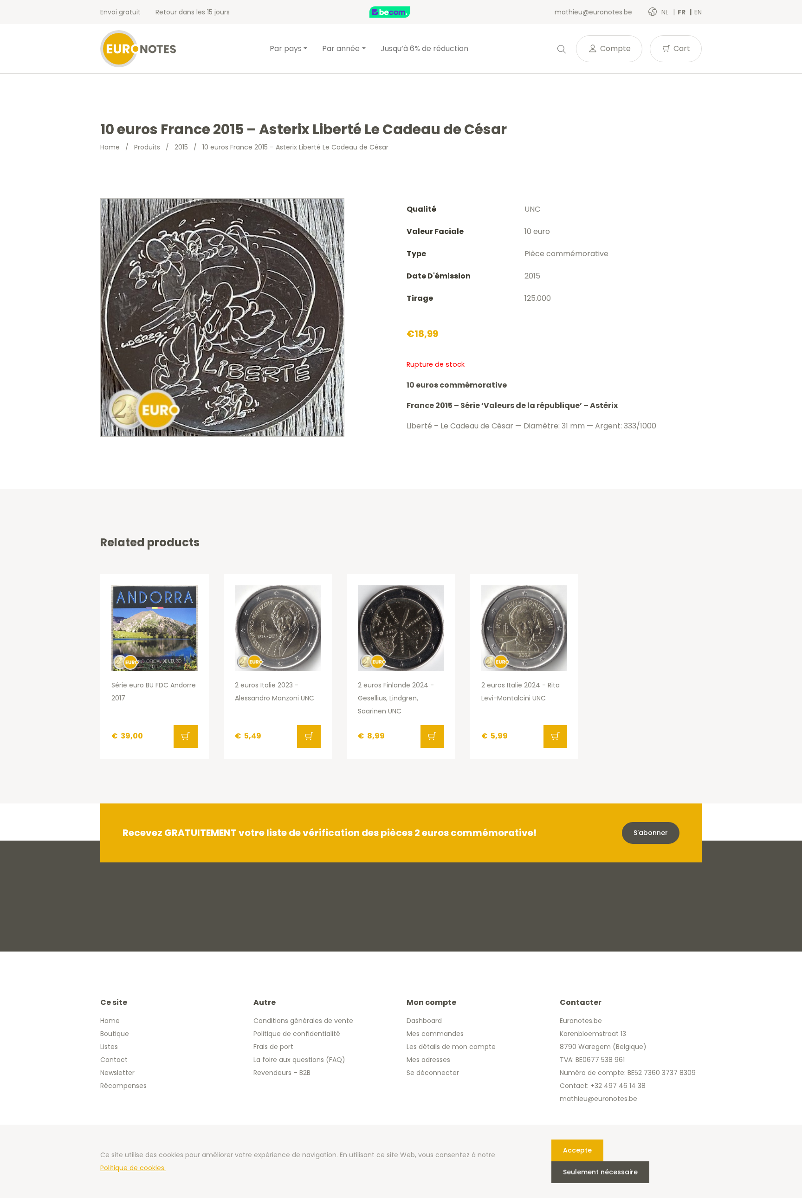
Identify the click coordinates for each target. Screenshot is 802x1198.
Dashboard (424, 1020)
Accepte (577, 1150)
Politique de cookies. (133, 1167)
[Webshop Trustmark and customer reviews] (399, 12)
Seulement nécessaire (600, 1172)
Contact (114, 1059)
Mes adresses (428, 1059)
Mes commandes (435, 1033)
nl (665, 12)
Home (110, 147)
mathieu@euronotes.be (593, 12)
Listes (109, 1046)
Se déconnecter (433, 1072)
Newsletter (117, 1072)
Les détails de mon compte (451, 1046)
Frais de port (273, 1046)
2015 (181, 147)
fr (682, 12)
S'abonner (651, 832)
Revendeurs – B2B (281, 1072)
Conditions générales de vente (303, 1020)
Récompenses (123, 1085)
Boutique (114, 1033)
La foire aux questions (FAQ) (299, 1059)
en (698, 12)
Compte (614, 48)
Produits (147, 147)
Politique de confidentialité (296, 1033)
